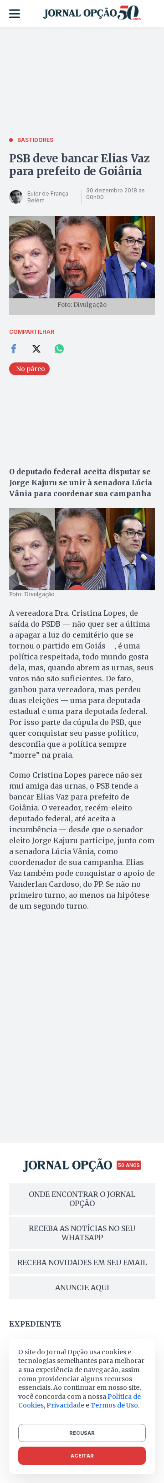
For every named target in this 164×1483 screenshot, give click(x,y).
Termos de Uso (114, 1405)
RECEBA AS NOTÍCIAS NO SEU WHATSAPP (82, 1233)
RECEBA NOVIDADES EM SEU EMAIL (82, 1262)
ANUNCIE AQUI (82, 1287)
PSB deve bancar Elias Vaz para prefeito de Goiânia (79, 164)
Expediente (35, 1323)
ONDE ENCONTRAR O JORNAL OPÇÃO (82, 1199)
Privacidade (65, 1405)
